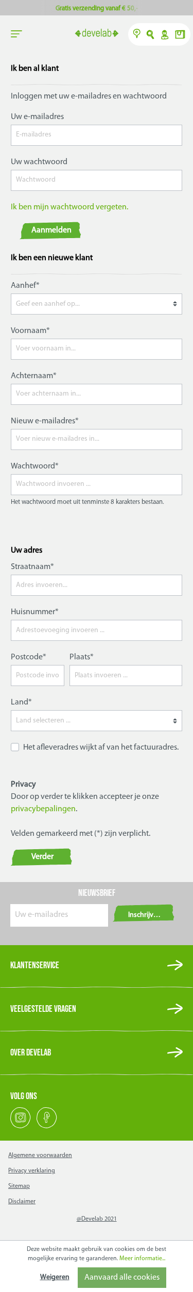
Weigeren (54, 1277)
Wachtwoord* (35, 466)
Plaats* (81, 657)
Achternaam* (34, 376)
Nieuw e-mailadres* (45, 421)
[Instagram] (21, 1127)
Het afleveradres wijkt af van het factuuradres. (101, 747)
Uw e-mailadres (37, 117)
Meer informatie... (142, 1259)
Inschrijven (144, 915)
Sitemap (19, 1186)
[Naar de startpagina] (96, 34)
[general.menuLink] (16, 34)
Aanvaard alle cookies (122, 1278)
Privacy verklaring (31, 1171)
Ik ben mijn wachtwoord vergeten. (69, 207)
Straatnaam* (32, 567)
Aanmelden (51, 230)
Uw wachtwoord (39, 162)
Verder (42, 857)
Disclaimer (22, 1202)
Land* (21, 702)
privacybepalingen (43, 809)
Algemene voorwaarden (40, 1155)
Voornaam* (30, 331)
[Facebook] (47, 1127)
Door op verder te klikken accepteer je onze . (85, 803)
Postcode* (28, 657)
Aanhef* (25, 286)
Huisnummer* (35, 612)
